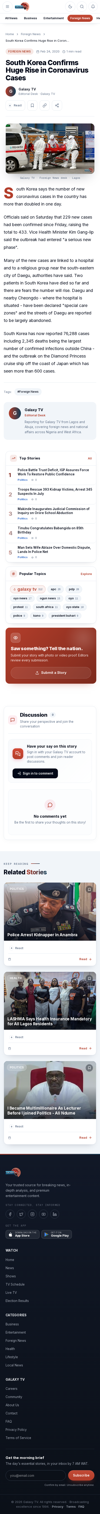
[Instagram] (32, 1214)
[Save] (32, 105)
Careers (11, 1389)
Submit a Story (54, 672)
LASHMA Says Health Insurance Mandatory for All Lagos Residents (49, 1021)
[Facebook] (10, 1214)
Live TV (11, 1292)
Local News (14, 1365)
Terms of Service (18, 1438)
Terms (71, 1506)
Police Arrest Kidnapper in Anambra (42, 934)
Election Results (17, 1301)
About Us (12, 1405)
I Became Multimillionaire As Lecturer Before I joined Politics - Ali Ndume (44, 1110)
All (90, 458)
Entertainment (53, 18)
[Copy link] (45, 105)
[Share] (57, 105)
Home (10, 34)
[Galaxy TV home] (22, 6)
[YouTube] (43, 1214)
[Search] (82, 6)
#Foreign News (28, 391)
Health (10, 1349)
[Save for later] (89, 889)
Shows (11, 1276)
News (10, 1268)
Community (14, 1397)
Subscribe (81, 1475)
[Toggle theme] (70, 6)
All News (11, 18)
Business (30, 18)
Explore (86, 574)
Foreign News (80, 18)
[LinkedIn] (54, 1214)
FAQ (9, 1421)
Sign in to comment (38, 773)
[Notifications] (93, 6)
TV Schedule (15, 1284)
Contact (11, 1413)
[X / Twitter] (21, 1214)
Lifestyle (12, 1357)
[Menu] (7, 6)
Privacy (57, 1506)
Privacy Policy (16, 1430)
